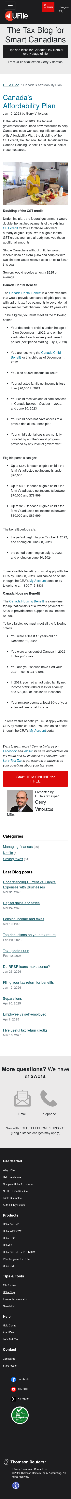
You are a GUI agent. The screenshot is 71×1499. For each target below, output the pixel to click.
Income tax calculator (15, 1299)
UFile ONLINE (11, 1224)
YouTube (23, 1388)
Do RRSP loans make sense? (26, 966)
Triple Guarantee (12, 1198)
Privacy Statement (22, 1469)
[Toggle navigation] (10, 5)
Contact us (9, 1358)
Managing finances (18, 846)
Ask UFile (8, 1332)
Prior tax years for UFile (16, 1259)
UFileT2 (7, 1245)
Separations (12, 998)
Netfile (8, 852)
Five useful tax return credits (25, 1030)
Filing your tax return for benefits (28, 982)
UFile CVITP (10, 1266)
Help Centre (9, 1325)
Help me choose (12, 1177)
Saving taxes (13, 858)
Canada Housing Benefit (26, 601)
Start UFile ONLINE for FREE (35, 778)
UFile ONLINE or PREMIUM (19, 1252)
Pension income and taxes (23, 918)
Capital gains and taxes (21, 902)
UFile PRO (9, 1238)
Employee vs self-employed (24, 1014)
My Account (37, 580)
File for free (9, 1285)
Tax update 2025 (16, 950)
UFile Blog (11, 84)
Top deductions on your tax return (29, 934)
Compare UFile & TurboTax (18, 1184)
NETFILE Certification (15, 1191)
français (64, 7)
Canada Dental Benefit (25, 293)
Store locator (10, 1365)
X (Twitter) (23, 1398)
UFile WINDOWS (12, 1231)
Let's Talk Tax (10, 1339)
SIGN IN (50, 7)
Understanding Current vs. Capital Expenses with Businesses (29, 884)
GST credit (10, 228)
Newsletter (9, 1306)
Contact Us (40, 1469)
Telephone (48, 1114)
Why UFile (9, 1170)
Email (22, 1114)
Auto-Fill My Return (14, 1205)
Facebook (23, 1379)
